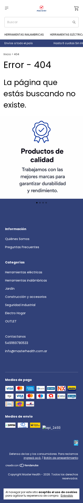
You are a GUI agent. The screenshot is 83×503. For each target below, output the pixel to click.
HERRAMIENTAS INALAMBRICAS (24, 34)
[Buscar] (74, 22)
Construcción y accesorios (25, 297)
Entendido (67, 495)
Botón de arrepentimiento (61, 458)
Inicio (7, 54)
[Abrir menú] (6, 8)
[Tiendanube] (22, 466)
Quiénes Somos (17, 239)
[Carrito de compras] (76, 8)
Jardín (10, 288)
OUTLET (11, 321)
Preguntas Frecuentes (22, 247)
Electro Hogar (15, 313)
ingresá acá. (32, 458)
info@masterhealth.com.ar (26, 351)
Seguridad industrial (20, 305)
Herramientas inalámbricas (26, 280)
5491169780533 (16, 343)
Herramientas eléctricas (23, 272)
